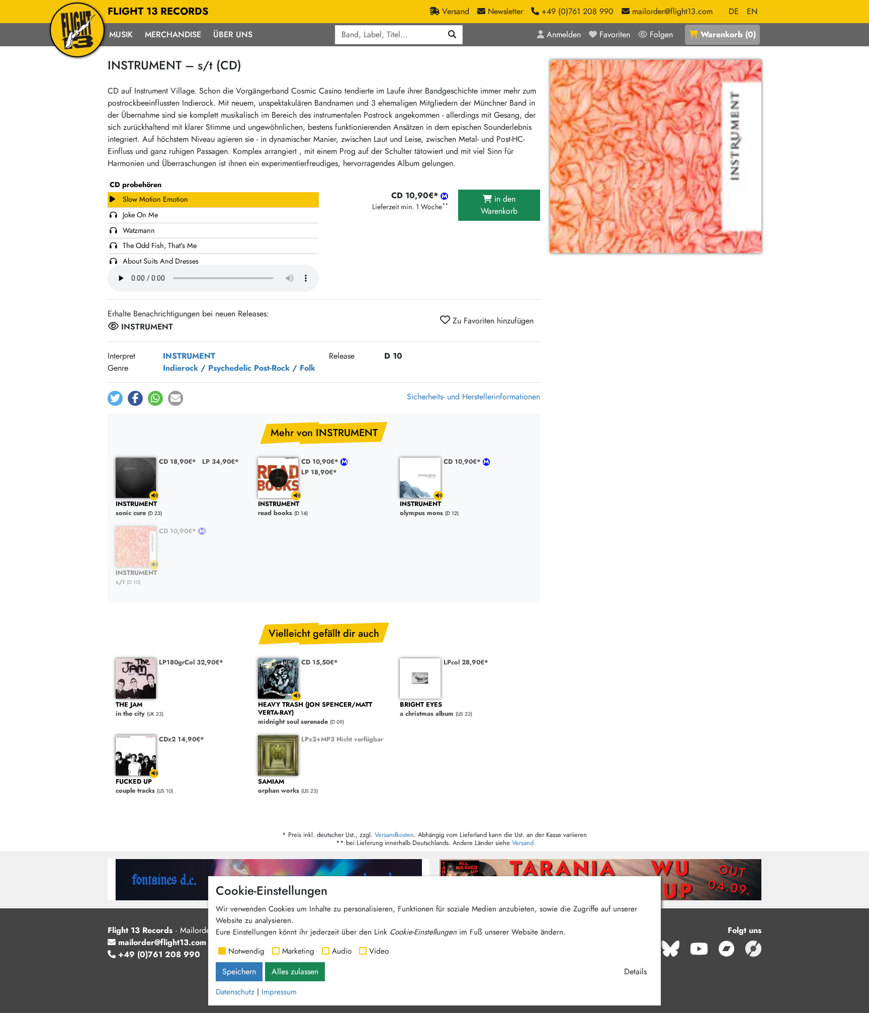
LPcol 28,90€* (466, 662)
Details (635, 971)
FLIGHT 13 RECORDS (158, 11)
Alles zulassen (295, 971)
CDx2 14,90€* (181, 739)
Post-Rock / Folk (284, 368)
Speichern (239, 971)
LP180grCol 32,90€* (191, 662)
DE (734, 11)
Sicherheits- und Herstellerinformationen (473, 396)
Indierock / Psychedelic (207, 368)
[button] (115, 398)
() (728, 34)
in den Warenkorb (499, 205)
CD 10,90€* (320, 461)
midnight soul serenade (315, 713)
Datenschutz (235, 991)
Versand (523, 843)
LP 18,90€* (319, 472)
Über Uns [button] (232, 34)
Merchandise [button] (173, 34)
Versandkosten (394, 834)
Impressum (279, 991)
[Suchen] (452, 34)
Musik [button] (121, 34)
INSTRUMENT (189, 356)
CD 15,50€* (319, 662)
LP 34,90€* (220, 461)
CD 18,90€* (177, 461)
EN (752, 11)
